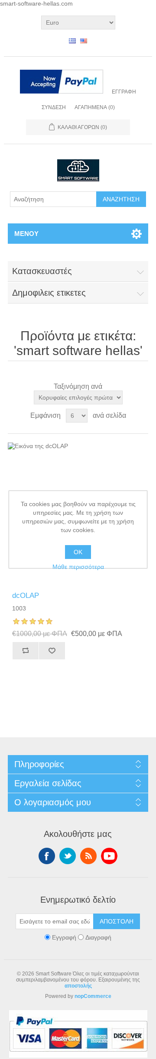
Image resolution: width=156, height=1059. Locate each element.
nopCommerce (93, 996)
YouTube (109, 856)
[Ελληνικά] (72, 41)
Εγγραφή (124, 92)
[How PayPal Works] (61, 82)
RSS (88, 856)
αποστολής (78, 986)
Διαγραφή (98, 937)
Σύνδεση (54, 107)
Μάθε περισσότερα (78, 566)
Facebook (47, 856)
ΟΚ (78, 552)
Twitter (67, 856)
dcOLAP (25, 595)
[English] (83, 41)
